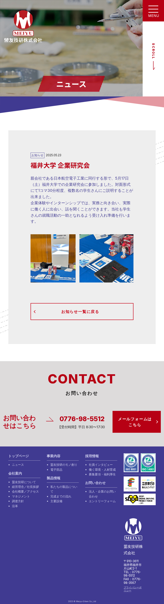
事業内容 (53, 456)
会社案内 (15, 473)
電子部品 (56, 469)
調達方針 (18, 501)
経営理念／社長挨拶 (25, 486)
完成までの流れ (60, 496)
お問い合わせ (95, 483)
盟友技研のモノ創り (63, 464)
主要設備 (56, 501)
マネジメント (21, 496)
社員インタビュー (101, 464)
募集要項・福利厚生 (102, 474)
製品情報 (53, 478)
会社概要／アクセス (25, 491)
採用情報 (92, 456)
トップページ (18, 456)
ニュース (18, 464)
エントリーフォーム (102, 501)
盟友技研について (24, 482)
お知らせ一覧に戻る (80, 311)
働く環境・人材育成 (102, 469)
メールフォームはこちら (135, 422)
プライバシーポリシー (133, 589)
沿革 (15, 506)
